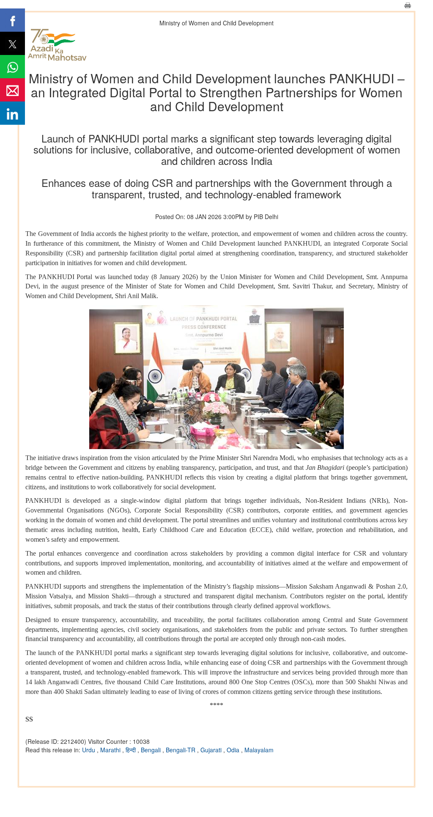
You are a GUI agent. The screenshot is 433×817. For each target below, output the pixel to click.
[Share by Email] (12, 89)
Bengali (151, 750)
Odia (234, 750)
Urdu (89, 750)
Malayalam (259, 750)
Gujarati (211, 750)
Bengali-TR (181, 750)
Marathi (111, 750)
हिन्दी (131, 750)
